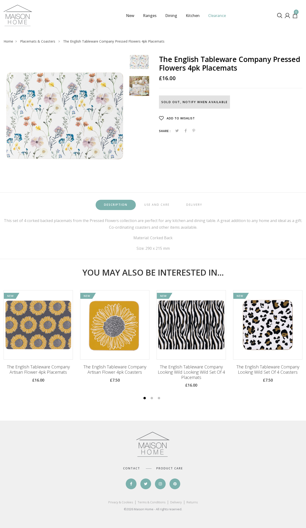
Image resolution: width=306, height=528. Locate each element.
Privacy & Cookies (120, 502)
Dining (171, 15)
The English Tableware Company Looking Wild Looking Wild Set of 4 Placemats (191, 372)
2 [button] (152, 398)
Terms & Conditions (151, 502)
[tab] (116, 205)
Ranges (150, 15)
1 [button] (145, 398)
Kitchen (193, 15)
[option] (65, 115)
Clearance (217, 15)
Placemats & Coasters (38, 41)
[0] (295, 16)
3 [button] (159, 398)
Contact (131, 468)
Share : (165, 131)
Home (8, 41)
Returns (192, 502)
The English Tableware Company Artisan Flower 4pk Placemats (38, 369)
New (130, 15)
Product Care (169, 468)
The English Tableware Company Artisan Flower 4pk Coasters (114, 369)
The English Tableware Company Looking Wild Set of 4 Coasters (267, 369)
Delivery (176, 502)
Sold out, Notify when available (194, 102)
